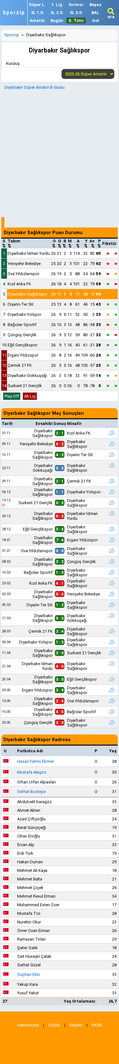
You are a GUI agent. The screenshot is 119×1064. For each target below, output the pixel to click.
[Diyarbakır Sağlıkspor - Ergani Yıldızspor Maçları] (111, 540)
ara (111, 16)
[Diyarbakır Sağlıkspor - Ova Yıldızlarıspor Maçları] (111, 701)
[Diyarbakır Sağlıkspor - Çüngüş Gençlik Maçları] (111, 561)
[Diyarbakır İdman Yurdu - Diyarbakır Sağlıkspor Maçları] (111, 663)
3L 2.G (56, 12)
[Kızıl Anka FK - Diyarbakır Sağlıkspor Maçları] (111, 583)
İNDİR (97, 1025)
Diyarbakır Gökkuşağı (27, 375)
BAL (95, 12)
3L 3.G (76, 12)
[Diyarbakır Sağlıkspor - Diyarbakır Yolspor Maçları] (111, 492)
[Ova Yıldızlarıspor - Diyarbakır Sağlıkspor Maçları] (111, 550)
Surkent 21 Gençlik (25, 385)
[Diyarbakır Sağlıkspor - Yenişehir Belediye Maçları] (111, 594)
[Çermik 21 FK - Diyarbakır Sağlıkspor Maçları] (111, 631)
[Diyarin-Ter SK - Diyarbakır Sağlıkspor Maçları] (111, 604)
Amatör (37, 20)
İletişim (76, 1025)
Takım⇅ (14, 243)
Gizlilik (54, 1025)
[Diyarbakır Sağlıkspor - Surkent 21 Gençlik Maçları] (111, 652)
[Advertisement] (59, 152)
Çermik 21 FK (20, 365)
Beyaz (95, 4)
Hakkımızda (28, 1025)
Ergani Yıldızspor (23, 355)
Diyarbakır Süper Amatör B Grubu (34, 87)
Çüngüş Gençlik (22, 334)
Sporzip (14, 13)
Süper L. (37, 4)
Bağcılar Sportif (22, 324)
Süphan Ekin (28, 974)
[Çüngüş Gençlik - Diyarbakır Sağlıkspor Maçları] (111, 722)
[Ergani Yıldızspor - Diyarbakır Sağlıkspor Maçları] (111, 690)
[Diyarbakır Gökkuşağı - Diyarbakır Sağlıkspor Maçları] (111, 465)
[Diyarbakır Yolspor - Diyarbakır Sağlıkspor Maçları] (111, 642)
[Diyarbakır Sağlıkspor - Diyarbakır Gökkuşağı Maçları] (111, 615)
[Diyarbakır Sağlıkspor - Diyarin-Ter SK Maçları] (111, 454)
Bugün (56, 20)
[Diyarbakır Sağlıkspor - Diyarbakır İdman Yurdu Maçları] (111, 513)
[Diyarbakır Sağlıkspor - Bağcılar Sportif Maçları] (111, 711)
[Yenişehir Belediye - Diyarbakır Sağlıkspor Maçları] (111, 444)
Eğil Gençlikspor (22, 345)
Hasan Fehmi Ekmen (35, 761)
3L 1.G (37, 12)
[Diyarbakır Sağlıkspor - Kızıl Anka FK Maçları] (111, 433)
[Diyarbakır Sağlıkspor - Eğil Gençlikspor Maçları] (111, 679)
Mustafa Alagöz (31, 772)
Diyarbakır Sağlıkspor (27, 294)
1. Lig (56, 4)
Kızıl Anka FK (19, 284)
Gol (95, 20)
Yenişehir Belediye (24, 263)
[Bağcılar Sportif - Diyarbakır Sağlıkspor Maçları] (111, 572)
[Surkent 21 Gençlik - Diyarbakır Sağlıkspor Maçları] (111, 502)
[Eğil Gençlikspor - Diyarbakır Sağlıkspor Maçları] (111, 529)
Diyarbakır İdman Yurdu (29, 253)
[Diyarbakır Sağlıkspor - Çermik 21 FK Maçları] (111, 481)
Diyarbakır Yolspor (24, 314)
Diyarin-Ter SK (21, 304)
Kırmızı (76, 4)
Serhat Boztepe (31, 791)
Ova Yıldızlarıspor (23, 273)
